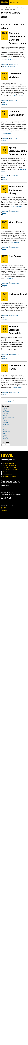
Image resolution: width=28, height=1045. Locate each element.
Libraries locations (5, 488)
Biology (4, 410)
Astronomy (5, 408)
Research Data (6, 431)
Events (9, 66)
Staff (4, 433)
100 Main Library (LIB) (8, 463)
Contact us (5, 472)
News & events (5, 490)
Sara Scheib (5, 64)
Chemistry (4, 66)
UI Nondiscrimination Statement (8, 509)
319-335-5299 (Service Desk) (11, 469)
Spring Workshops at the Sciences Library (18, 151)
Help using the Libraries (7, 492)
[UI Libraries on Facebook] (4, 482)
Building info (6, 411)
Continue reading (12, 60)
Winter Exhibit (16, 222)
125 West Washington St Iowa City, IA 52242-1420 (9, 466)
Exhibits (13, 66)
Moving (4, 428)
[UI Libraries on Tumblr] (11, 482)
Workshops (5, 438)
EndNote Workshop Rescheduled (15, 329)
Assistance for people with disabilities (11, 494)
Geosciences (6, 424)
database (4, 286)
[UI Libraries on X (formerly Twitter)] (7, 482)
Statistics (5, 435)
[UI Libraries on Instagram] (2, 482)
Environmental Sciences (8, 417)
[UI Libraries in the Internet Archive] (2, 499)
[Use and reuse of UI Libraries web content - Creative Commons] (6, 499)
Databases (5, 415)
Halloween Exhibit (18, 294)
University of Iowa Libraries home (8, 7)
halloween (4, 319)
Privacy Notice (4, 507)
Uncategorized (6, 437)
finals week (5, 214)
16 (5, 401)
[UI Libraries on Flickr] (16, 482)
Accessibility (4, 510)
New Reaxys (15, 256)
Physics (5, 429)
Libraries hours (5, 485)
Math (4, 426)
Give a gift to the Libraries (9, 476)
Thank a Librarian (7, 474)
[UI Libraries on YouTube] (14, 482)
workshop (4, 104)
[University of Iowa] (4, 2)
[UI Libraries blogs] (19, 482)
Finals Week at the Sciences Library (16, 190)
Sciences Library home (10, 9)
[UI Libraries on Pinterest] (9, 482)
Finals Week (6, 422)
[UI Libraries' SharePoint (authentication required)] (10, 499)
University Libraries (15, 2)
